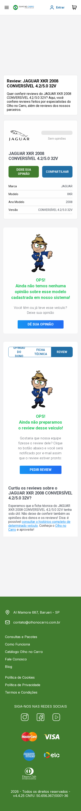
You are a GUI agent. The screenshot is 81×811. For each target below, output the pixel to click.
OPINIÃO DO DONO (19, 352)
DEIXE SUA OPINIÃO (23, 171)
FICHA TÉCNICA (40, 352)
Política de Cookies (20, 677)
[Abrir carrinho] (6, 7)
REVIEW (62, 352)
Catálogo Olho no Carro (24, 652)
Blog (8, 667)
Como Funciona (17, 644)
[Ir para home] (23, 7)
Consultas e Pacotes (21, 637)
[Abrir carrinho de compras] (74, 7)
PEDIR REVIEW (41, 470)
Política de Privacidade (22, 685)
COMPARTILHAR (57, 171)
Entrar (60, 7)
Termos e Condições (21, 692)
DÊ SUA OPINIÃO (41, 324)
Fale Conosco (16, 659)
